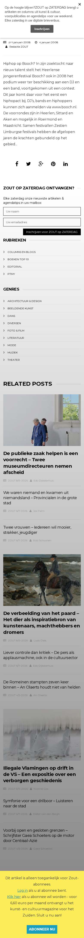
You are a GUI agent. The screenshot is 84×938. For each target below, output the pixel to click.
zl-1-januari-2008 (19, 42)
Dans (11, 315)
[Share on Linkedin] (65, 164)
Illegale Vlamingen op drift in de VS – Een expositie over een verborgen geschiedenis (39, 774)
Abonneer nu (42, 929)
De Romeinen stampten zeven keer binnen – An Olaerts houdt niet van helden (41, 685)
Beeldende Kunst (20, 308)
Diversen (14, 323)
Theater (14, 359)
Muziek (13, 352)
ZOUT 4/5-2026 (18, 695)
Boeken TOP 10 (18, 259)
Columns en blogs (22, 252)
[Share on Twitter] (28, 164)
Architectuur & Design (25, 301)
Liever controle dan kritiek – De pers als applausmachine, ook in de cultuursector (40, 655)
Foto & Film (16, 330)
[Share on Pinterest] (53, 164)
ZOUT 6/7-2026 (17, 510)
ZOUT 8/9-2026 (18, 480)
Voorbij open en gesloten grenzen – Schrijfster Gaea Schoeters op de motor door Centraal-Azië (38, 835)
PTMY (11, 274)
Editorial (15, 266)
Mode (12, 345)
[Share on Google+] (40, 164)
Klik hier (14, 897)
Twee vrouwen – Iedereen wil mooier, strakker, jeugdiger (37, 530)
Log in (22, 890)
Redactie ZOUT (18, 46)
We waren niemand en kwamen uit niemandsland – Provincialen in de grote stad (40, 497)
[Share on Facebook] (16, 164)
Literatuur (16, 337)
